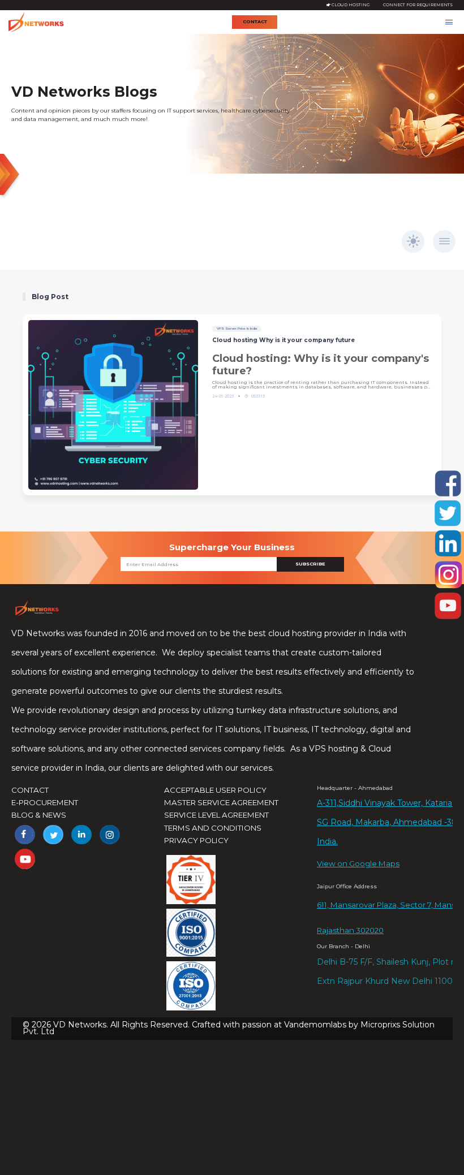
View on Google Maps (358, 863)
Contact (255, 21)
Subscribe (310, 564)
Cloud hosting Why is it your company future (283, 339)
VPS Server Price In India (237, 328)
